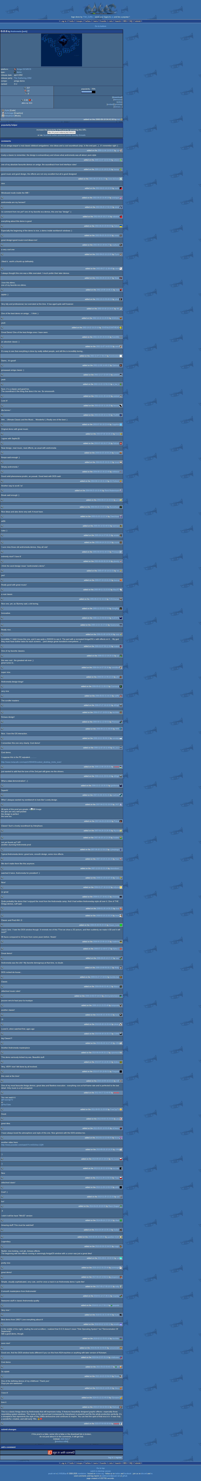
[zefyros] (121, 887)
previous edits (62, 1441)
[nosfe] (121, 188)
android (116, 396)
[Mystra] (121, 831)
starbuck (115, 245)
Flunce (116, 767)
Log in (63, 21)
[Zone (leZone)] (121, 179)
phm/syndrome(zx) (111, 996)
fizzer (117, 1138)
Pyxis (117, 254)
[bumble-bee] (121, 977)
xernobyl (115, 738)
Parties (87, 21)
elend (117, 207)
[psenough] (121, 1268)
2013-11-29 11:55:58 (104, 1178)
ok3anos (115, 1128)
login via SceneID (65, 1453)
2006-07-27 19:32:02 (103, 705)
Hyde (7, 110)
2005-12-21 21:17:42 (99, 625)
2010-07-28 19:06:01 (101, 1071)
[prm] (121, 500)
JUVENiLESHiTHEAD (110, 328)
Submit (137, 21)
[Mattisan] (121, 1407)
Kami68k (115, 337)
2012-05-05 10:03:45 (101, 1128)
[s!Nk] (121, 1043)
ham (117, 958)
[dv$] (121, 1081)
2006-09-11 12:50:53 (101, 722)
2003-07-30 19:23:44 (101, 424)
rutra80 (116, 1093)
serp (117, 634)
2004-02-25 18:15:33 (104, 462)
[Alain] (121, 859)
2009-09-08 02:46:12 (103, 986)
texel (117, 916)
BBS (125, 21)
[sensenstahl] (121, 1348)
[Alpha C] (121, 949)
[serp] (121, 634)
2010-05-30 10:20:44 (103, 1024)
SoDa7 (116, 1230)
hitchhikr (115, 712)
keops (116, 453)
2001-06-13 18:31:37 (97, 179)
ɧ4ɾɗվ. (116, 1024)
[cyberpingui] (121, 849)
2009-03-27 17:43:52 (99, 977)
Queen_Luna (114, 925)
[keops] (121, 453)
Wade (117, 278)
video (119, 102)
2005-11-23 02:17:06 (101, 608)
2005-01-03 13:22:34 (99, 516)
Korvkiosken (114, 356)
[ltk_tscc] (121, 748)
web (25, 31)
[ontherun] (121, 472)
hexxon (116, 406)
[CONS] (121, 1034)
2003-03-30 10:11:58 (102, 415)
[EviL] (121, 434)
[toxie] (121, 1015)
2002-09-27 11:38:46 (104, 269)
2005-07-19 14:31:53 (105, 571)
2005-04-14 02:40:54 (102, 526)
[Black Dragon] (121, 1206)
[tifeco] (121, 1388)
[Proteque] (121, 552)
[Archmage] (3, 113)
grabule (116, 375)
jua (118, 656)
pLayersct (115, 1277)
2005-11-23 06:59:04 (101, 618)
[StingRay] (121, 608)
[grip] (121, 1119)
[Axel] (121, 908)
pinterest (61, 135)
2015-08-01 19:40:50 (106, 1258)
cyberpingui (114, 849)
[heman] (121, 169)
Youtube (118, 104)
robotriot (116, 217)
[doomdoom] (121, 868)
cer (118, 150)
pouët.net (52, 1474)
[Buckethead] (121, 507)
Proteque (115, 552)
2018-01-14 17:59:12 (100, 1305)
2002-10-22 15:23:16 (91, 328)
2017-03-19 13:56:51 (100, 1277)
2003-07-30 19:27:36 (102, 443)
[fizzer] (121, 1138)
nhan (117, 1220)
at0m (117, 1187)
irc (152, 1474)
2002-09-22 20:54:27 (101, 245)
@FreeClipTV (7, 1100)
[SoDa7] (121, 1230)
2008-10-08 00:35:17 (104, 968)
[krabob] (121, 646)
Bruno (116, 1376)
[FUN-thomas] (121, 599)
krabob (116, 646)
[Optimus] (121, 365)
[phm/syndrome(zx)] (121, 996)
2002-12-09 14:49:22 (101, 365)
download (117, 97)
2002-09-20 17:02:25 (104, 207)
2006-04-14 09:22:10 (105, 677)
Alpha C (116, 949)
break (117, 462)
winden (116, 535)
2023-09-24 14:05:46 (104, 1388)
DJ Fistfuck (114, 481)
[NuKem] (121, 443)
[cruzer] (121, 542)
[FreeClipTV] (121, 1109)
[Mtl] (121, 309)
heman (116, 169)
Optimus (115, 365)
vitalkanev (115, 1357)
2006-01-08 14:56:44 (105, 634)
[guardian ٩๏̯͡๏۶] (121, 1237)
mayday (116, 1296)
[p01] (121, 677)
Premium (115, 722)
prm (117, 500)
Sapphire (115, 424)
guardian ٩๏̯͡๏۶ (113, 1237)
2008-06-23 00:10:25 (101, 942)
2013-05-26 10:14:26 (104, 1149)
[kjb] (121, 1197)
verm (117, 346)
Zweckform (114, 516)
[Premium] (121, 722)
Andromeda (16, 31)
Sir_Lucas (115, 1159)
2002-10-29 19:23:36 (101, 337)
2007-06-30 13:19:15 (99, 849)
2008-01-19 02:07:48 (104, 878)
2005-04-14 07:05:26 (102, 535)
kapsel (116, 1424)
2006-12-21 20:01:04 (103, 776)
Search (117, 21)
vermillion (115, 667)
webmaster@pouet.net (111, 1476)
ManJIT (116, 590)
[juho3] (121, 299)
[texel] (121, 916)
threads (82, 135)
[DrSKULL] (121, 318)
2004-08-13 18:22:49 (101, 472)
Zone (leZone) (113, 179)
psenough (115, 1268)
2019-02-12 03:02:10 (101, 1338)
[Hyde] (3, 110)
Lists (110, 21)
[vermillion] (121, 667)
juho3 (117, 299)
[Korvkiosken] (121, 356)
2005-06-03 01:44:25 (101, 552)
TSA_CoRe (88, 17)
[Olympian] (121, 1398)
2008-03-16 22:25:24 (104, 916)
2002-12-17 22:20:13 (102, 375)
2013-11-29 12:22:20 (106, 1197)
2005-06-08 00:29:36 (102, 561)
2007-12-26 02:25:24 (99, 868)
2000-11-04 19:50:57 (106, 150)
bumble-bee (114, 977)
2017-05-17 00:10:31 (104, 1286)
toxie (117, 1015)
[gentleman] (121, 786)
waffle (116, 696)
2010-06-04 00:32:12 (100, 1053)
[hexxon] (121, 406)
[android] (121, 396)
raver (117, 269)
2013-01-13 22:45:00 (104, 1138)
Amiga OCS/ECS (22, 69)
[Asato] (121, 1315)
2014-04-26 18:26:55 (97, 1206)
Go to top (101, 1468)
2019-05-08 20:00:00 (98, 1348)
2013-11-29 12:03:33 (104, 1187)
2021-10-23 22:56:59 (103, 1376)
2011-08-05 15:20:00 (99, 1109)
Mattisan (115, 1407)
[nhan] (121, 1220)
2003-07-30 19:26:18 (104, 434)
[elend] (121, 207)
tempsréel (115, 1005)
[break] (121, 462)
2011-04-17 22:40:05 (103, 1093)
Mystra (116, 831)
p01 (117, 677)
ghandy (116, 561)
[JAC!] (121, 804)
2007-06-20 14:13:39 (102, 838)
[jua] (121, 656)
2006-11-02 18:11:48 (102, 748)
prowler (116, 1324)
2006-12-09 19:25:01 (103, 767)
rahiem (116, 160)
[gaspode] (121, 1305)
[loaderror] (121, 942)
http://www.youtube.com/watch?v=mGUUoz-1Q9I (22, 1145)
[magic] (121, 1246)
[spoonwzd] (121, 1053)
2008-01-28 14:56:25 (105, 908)
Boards (103, 21)
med (117, 290)
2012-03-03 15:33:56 (105, 1119)
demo (18, 72)
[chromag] (121, 897)
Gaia (117, 878)
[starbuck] (121, 245)
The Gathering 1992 (22, 78)
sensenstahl (114, 1348)
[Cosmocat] (121, 686)
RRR (117, 729)
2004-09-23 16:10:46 (94, 491)
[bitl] (121, 1367)
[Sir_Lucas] (121, 1159)
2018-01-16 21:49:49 (103, 1315)
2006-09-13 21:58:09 (104, 729)
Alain (117, 859)
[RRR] (121, 729)
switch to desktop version (100, 1471)
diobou (116, 1062)
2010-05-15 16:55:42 (104, 1015)
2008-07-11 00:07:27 (102, 949)
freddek (116, 838)
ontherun (115, 472)
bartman (116, 526)
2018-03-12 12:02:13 (102, 1324)
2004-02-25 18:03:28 (103, 453)
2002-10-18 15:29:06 (101, 318)
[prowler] (121, 1324)
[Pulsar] (121, 821)
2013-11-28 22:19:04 (102, 1168)
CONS (116, 1034)
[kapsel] (121, 1424)
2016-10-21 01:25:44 (100, 1268)
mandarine (82, 1474)
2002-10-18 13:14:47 (105, 309)
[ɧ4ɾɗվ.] (121, 1024)
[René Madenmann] (121, 491)
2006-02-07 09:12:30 (103, 646)
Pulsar (116, 821)
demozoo (118, 99)
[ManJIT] (121, 590)
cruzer (116, 542)
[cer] (121, 150)
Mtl (118, 309)
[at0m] (121, 1187)
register (118, 1458)
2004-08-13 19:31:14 (99, 481)
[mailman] (121, 795)
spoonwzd (115, 1053)
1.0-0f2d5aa (61, 1474)
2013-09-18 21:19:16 (100, 1159)
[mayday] (121, 1296)
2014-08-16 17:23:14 (104, 1220)
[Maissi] (121, 986)
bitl (118, 1367)
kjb (118, 1197)
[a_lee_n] (121, 384)
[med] (121, 290)
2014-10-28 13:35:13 (103, 1230)
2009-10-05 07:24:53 (93, 996)
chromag (115, 897)
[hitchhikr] (121, 712)
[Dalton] (121, 226)
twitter (54, 135)
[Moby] (121, 968)
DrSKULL (115, 318)
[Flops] (121, 1178)
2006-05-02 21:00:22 (100, 686)
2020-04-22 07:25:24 (100, 1357)
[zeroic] (121, 235)
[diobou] (121, 1062)
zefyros (116, 887)
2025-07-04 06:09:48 (103, 1424)
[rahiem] (121, 160)
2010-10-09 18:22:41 (105, 1081)
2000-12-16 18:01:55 (103, 169)
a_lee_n (116, 384)
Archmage (9, 113)
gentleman (115, 786)
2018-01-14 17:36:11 (102, 1296)
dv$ (117, 1081)
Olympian (115, 1398)
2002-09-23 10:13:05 (103, 254)
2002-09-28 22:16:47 (103, 278)
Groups (78, 21)
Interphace (9, 116)
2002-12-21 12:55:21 (102, 384)
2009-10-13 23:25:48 (100, 1005)
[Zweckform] (121, 516)
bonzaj (116, 580)
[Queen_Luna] (121, 925)
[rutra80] (121, 1093)
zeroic (116, 235)
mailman (115, 795)
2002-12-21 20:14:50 (102, 396)
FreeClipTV (114, 1109)
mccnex (116, 1168)
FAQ (130, 21)
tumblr (68, 135)
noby (117, 1286)
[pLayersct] (121, 1277)
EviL (117, 434)
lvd (118, 1258)
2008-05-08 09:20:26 (98, 925)
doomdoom (114, 868)
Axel (117, 908)
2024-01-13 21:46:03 (100, 1398)
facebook (47, 135)
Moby (117, 968)
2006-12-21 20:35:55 (100, 786)
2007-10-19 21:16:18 (104, 859)
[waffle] (121, 696)
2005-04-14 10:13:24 (103, 542)
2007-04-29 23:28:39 (102, 831)
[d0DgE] (121, 705)
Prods (71, 21)
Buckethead (114, 507)
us (112, 17)
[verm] (121, 346)
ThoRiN (116, 415)
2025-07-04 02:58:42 (101, 1407)
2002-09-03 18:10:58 (104, 188)
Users (95, 21)
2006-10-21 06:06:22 (101, 738)
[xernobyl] (121, 738)
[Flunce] (121, 767)
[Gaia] (121, 878)
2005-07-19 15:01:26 (103, 580)
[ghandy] (121, 561)
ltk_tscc (116, 748)
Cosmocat (115, 686)
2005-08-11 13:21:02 (102, 590)
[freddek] (121, 838)
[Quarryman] (121, 625)
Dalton (116, 226)
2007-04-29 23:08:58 (103, 821)
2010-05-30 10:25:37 (103, 1034)
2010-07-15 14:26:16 (103, 1062)
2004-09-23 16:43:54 (105, 500)
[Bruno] (121, 1376)
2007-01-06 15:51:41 (101, 795)
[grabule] (121, 375)
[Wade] (121, 278)
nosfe (117, 188)
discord (144, 1474)
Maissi (116, 986)
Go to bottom (100, 26)
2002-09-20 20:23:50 (103, 235)
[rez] (121, 119)
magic (116, 1246)
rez (118, 119)
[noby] (121, 1286)
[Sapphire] (121, 424)
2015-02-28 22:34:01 (103, 1246)
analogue (115, 198)
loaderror (115, 942)
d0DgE (116, 705)
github (124, 1476)
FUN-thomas (114, 599)
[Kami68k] (121, 337)
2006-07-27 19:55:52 (101, 712)
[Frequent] (121, 1071)
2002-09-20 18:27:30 (102, 217)
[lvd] (121, 1258)
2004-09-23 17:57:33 (99, 507)
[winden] (121, 535)
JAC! (117, 804)
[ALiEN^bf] (121, 618)
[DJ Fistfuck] (121, 481)
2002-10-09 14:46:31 (105, 290)
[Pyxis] (121, 254)
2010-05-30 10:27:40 (104, 1043)
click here (65, 1439)
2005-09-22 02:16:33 (98, 599)
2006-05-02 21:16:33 (103, 696)
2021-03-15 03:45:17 (104, 1367)
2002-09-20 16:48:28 (101, 198)
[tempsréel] (121, 1005)
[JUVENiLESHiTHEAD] (121, 328)
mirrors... (118, 107)
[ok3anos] (121, 1128)
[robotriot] (121, 217)
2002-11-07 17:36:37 (98, 356)
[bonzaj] (121, 580)
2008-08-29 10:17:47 (105, 958)
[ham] (121, 958)
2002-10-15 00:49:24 (104, 299)
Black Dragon (113, 1206)
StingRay (115, 608)
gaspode (115, 1305)
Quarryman (114, 625)
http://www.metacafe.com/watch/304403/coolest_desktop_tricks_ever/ (31, 762)
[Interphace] (3, 116)
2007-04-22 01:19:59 (104, 804)
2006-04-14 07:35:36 (100, 667)
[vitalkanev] (121, 1357)
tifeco (117, 1388)
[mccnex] (121, 1168)
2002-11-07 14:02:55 (104, 346)
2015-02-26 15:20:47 (96, 1237)
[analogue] (121, 198)
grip (117, 1119)
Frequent (115, 1071)
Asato (116, 1315)
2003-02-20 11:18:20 (102, 406)
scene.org (100, 1474)
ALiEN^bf (115, 618)
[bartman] (121, 526)
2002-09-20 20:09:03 (103, 226)
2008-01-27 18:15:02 (102, 887)
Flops (117, 1178)
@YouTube (6, 1104)
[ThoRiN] (121, 415)
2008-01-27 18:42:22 (101, 897)
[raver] (121, 269)
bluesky (75, 135)
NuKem (116, 443)
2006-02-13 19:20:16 (106, 656)
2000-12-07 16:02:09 (103, 160)
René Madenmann (112, 491)
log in (110, 1458)
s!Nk (117, 1043)
